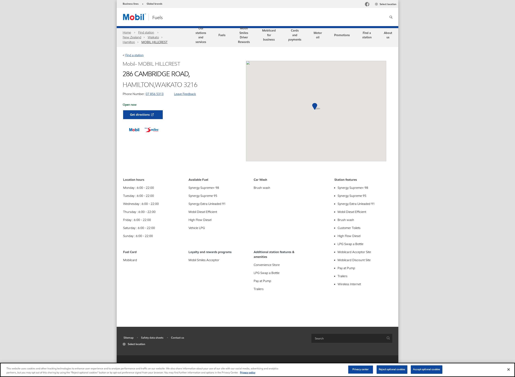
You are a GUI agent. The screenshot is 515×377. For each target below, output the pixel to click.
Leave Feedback (185, 94)
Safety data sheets (152, 338)
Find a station (134, 55)
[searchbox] (347, 338)
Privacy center (360, 369)
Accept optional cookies (426, 369)
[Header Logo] (149, 17)
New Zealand (132, 37)
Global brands (154, 4)
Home (127, 32)
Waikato (153, 37)
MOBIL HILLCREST (154, 42)
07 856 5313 (155, 94)
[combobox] (351, 338)
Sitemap (129, 338)
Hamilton (129, 42)
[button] (390, 17)
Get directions (140, 114)
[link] (201, 35)
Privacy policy (247, 372)
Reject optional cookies (392, 369)
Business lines (131, 4)
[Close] (508, 369)
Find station (146, 32)
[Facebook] (367, 4)
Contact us (177, 338)
